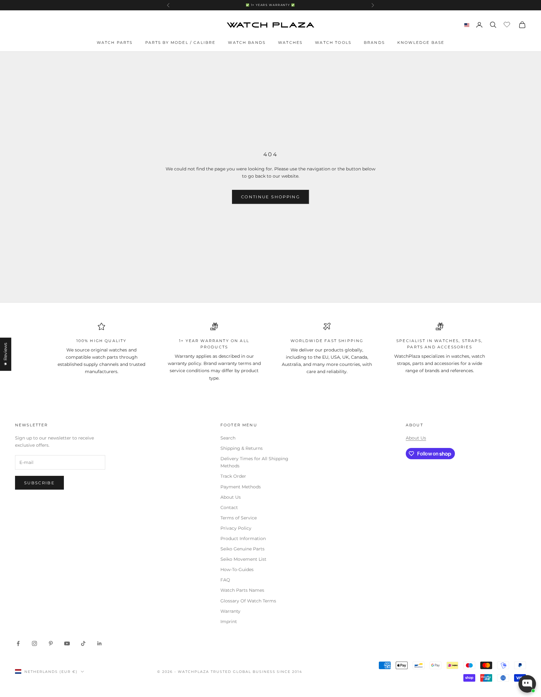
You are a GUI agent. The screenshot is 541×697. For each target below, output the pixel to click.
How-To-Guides (237, 569)
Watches (290, 42)
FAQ (225, 580)
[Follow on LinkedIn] (99, 643)
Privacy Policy (235, 528)
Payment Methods (240, 487)
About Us (230, 497)
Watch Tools (333, 42)
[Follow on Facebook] (18, 643)
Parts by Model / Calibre (180, 42)
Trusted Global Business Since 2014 (256, 671)
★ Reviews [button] (5, 354)
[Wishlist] (507, 24)
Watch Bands (246, 42)
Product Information (243, 538)
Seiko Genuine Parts (242, 549)
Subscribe (39, 482)
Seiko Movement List (243, 559)
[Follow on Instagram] (34, 643)
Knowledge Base (420, 42)
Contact (229, 507)
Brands (374, 42)
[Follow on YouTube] (67, 643)
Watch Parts (115, 42)
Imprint (228, 621)
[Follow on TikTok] (83, 643)
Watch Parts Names (242, 590)
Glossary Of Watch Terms (248, 601)
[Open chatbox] (527, 684)
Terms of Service (238, 518)
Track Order (233, 476)
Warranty (230, 611)
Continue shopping (270, 196)
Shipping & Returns (241, 448)
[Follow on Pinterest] (51, 643)
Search (227, 438)
